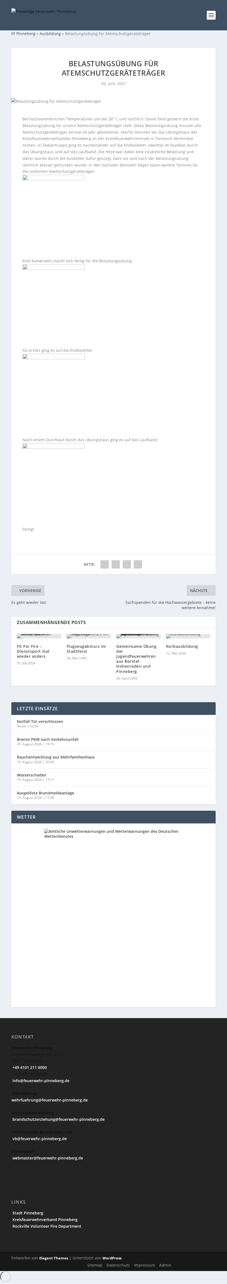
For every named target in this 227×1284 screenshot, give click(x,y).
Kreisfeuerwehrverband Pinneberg (44, 1219)
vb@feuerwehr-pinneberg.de (39, 1138)
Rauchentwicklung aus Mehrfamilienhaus (56, 757)
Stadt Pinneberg (27, 1213)
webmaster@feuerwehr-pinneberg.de (47, 1158)
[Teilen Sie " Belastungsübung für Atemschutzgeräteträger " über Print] (137, 564)
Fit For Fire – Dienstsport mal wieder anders (33, 651)
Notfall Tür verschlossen (40, 721)
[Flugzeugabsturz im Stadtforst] (89, 636)
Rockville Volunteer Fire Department (46, 1226)
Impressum (144, 1265)
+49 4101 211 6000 (29, 1067)
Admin (165, 1265)
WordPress (112, 1258)
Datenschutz (118, 1265)
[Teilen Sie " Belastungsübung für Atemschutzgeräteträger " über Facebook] (104, 564)
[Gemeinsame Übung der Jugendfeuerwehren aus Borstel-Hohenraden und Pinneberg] (138, 636)
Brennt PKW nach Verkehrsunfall (48, 739)
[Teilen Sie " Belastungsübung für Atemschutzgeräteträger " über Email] (126, 564)
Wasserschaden (31, 775)
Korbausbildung (182, 646)
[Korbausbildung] (188, 636)
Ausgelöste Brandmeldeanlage (45, 793)
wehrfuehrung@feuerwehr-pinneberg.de (49, 1100)
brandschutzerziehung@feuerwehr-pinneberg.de (58, 1119)
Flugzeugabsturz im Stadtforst (86, 649)
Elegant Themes (53, 1258)
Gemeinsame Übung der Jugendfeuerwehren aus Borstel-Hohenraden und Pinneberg (136, 659)
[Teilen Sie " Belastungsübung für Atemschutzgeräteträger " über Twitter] (115, 564)
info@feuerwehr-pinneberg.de (40, 1080)
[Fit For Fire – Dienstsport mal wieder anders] (39, 636)
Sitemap (94, 1265)
